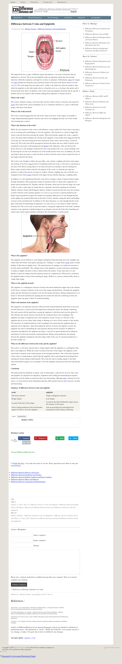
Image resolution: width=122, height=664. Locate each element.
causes (29, 175)
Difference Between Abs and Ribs (97, 34)
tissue (13, 104)
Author (14, 416)
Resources (61, 2)
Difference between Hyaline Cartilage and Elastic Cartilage (31, 477)
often (15, 82)
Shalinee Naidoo (27, 419)
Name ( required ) (40, 535)
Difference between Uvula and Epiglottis (52, 29)
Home (13, 2)
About (23, 2)
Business (18, 18)
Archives (34, 2)
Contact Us (47, 2)
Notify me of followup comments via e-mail (28, 589)
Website (36, 545)
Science (68, 18)
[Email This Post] (11, 463)
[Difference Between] (23, 13)
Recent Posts (22, 416)
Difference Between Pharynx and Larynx (25, 472)
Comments (116, 647)
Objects (81, 18)
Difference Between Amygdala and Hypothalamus (28, 481)
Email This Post (18, 463)
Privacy (4, 651)
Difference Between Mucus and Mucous (25, 479)
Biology (28, 29)
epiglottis (27, 638)
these (70, 80)
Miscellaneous (35, 18)
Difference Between (20, 647)
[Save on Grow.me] (53, 438)
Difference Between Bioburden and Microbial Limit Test (97, 44)
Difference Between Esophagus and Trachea (26, 475)
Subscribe (109, 647)
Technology (53, 18)
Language (95, 18)
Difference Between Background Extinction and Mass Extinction (96, 49)
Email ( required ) (40, 540)
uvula (33, 638)
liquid (46, 146)
